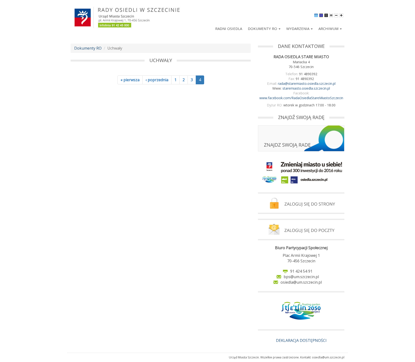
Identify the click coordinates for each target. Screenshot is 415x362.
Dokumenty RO (263, 28)
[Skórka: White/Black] (326, 15)
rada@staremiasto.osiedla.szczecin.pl (307, 83)
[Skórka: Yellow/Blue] (321, 15)
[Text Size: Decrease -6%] (336, 15)
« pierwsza (130, 79)
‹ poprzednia (157, 79)
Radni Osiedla (228, 28)
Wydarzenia (298, 28)
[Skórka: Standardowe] (316, 15)
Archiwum (328, 28)
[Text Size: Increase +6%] (341, 15)
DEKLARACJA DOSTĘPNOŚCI (301, 340)
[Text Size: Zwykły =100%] (331, 15)
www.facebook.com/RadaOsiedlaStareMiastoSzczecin (301, 98)
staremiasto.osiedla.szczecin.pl (306, 88)
